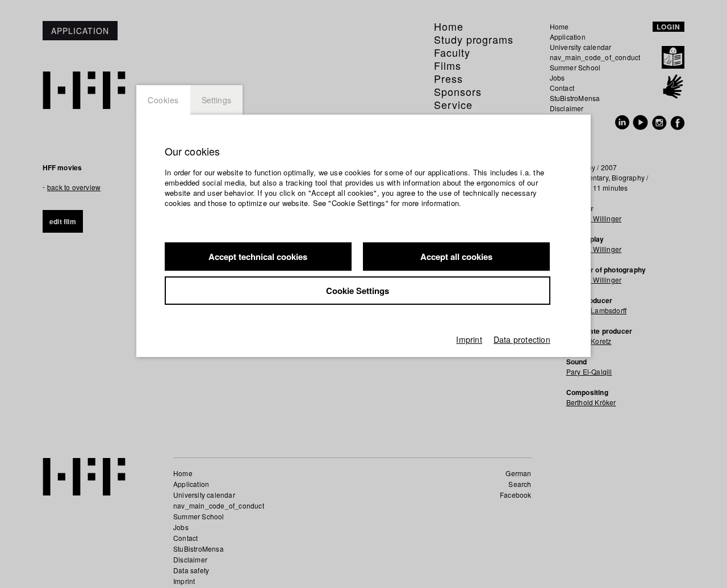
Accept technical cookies (257, 256)
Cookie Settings (357, 290)
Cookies (163, 100)
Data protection (522, 339)
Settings (217, 100)
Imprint (469, 339)
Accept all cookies (456, 256)
